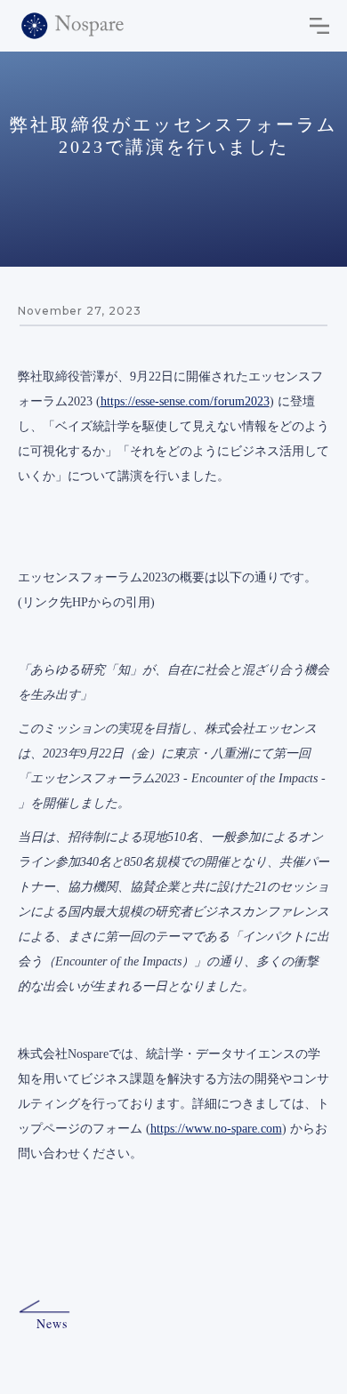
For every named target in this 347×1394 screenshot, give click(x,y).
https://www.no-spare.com (216, 1128)
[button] (319, 26)
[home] (72, 25)
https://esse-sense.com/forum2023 (185, 401)
